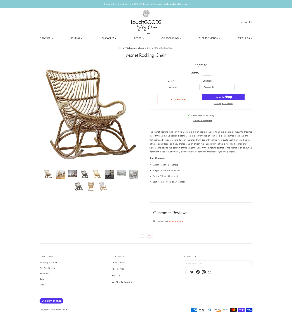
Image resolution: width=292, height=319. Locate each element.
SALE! (42, 284)
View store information (202, 120)
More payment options (223, 103)
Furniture (45, 38)
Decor (138, 38)
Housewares (107, 38)
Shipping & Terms (48, 262)
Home (121, 47)
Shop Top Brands (208, 38)
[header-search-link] (240, 22)
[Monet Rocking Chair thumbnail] (60, 174)
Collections (131, 47)
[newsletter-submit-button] (249, 263)
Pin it (149, 235)
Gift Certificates (47, 268)
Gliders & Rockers (145, 47)
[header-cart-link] (249, 22)
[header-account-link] (245, 22)
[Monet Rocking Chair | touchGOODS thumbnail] (48, 174)
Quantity (195, 72)
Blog (42, 279)
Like (142, 235)
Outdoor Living (170, 38)
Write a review (176, 221)
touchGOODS (61, 309)
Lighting (75, 38)
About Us (44, 273)
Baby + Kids (244, 38)
